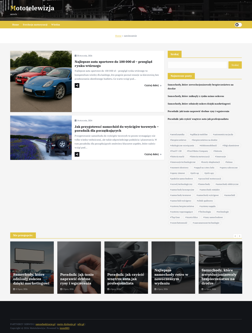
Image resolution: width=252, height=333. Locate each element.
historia (218, 151)
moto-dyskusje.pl (66, 324)
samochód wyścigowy (181, 200)
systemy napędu (208, 206)
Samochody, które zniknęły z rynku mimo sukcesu (196, 96)
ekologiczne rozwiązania (183, 145)
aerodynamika (178, 134)
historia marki (178, 156)
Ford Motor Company (198, 151)
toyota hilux (192, 217)
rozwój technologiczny (182, 184)
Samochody (204, 184)
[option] (32, 267)
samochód (230, 195)
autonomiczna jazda (223, 134)
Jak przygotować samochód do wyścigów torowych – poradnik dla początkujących (117, 128)
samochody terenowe (181, 195)
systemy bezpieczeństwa (183, 206)
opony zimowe (178, 173)
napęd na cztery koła (204, 167)
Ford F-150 (177, 151)
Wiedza (55, 24)
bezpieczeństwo (179, 140)
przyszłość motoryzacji (210, 178)
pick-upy (210, 173)
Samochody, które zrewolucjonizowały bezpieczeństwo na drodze (219, 276)
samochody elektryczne (227, 184)
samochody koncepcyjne (183, 189)
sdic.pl (80, 324)
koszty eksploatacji (211, 162)
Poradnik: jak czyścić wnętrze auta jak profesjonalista (198, 118)
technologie (223, 211)
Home (15, 24)
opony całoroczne (229, 167)
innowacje (221, 156)
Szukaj (175, 54)
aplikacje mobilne (199, 134)
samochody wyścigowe (208, 195)
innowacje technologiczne (184, 162)
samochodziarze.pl (45, 324)
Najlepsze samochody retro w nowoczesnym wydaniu (171, 276)
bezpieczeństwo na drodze (205, 140)
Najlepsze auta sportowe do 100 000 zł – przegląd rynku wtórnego (113, 63)
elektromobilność (209, 145)
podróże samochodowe (182, 178)
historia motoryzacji (200, 156)
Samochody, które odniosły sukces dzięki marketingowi (199, 103)
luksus (229, 162)
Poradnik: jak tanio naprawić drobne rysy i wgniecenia (198, 111)
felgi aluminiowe (231, 145)
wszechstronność (179, 222)
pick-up (195, 173)
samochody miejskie (210, 189)
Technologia (205, 211)
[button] (235, 236)
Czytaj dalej (152, 85)
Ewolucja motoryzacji (35, 24)
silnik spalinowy (205, 200)
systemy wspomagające (182, 211)
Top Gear (176, 217)
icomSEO (64, 328)
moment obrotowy (180, 167)
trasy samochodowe (214, 217)
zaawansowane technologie (206, 222)
